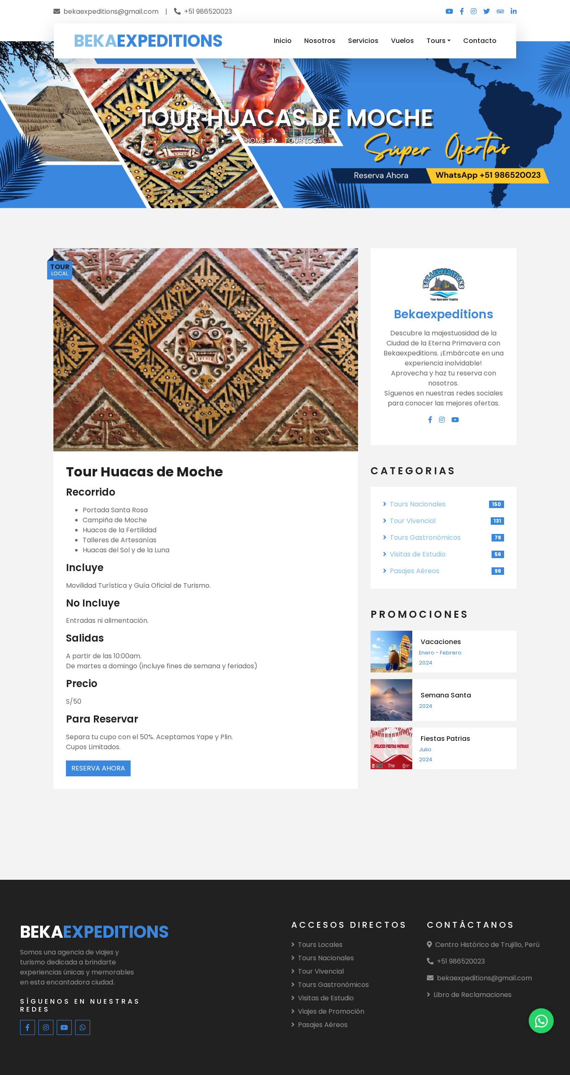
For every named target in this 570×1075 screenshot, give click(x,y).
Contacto (480, 40)
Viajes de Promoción (331, 1011)
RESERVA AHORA (98, 768)
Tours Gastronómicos (425, 537)
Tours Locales (320, 944)
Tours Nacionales (418, 504)
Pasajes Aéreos (414, 571)
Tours (436, 40)
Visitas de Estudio (418, 554)
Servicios (363, 40)
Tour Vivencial (413, 521)
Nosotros (319, 40)
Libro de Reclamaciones (473, 994)
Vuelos (402, 40)
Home (255, 140)
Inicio (283, 40)
